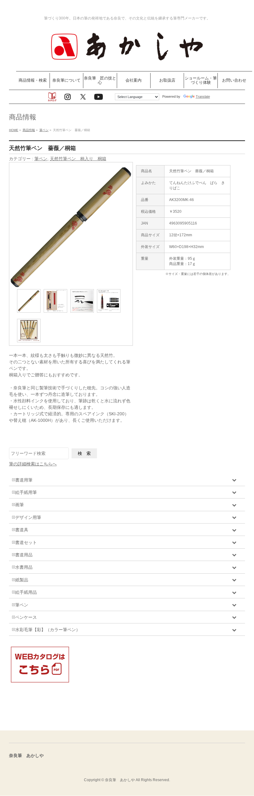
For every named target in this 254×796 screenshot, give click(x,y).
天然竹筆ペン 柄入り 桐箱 (78, 158)
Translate (203, 96)
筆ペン (40, 158)
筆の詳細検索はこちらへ (33, 463)
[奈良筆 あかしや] (127, 59)
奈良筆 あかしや (120, 780)
